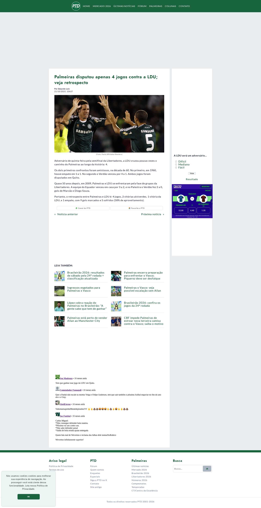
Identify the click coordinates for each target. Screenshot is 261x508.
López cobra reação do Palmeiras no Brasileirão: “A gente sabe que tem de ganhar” (87, 305)
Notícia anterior (67, 214)
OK (28, 497)
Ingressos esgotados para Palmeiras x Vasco (83, 289)
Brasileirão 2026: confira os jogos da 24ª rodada (142, 304)
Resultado (192, 179)
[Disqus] (109, 408)
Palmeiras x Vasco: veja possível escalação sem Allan (142, 289)
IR (207, 468)
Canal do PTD (84, 208)
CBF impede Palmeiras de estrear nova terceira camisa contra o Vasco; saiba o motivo (143, 320)
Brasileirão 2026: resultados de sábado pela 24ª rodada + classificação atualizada (86, 275)
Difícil (182, 161)
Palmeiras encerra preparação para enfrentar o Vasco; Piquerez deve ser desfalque (143, 275)
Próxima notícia (151, 214)
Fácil (181, 167)
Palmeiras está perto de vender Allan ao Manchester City (87, 319)
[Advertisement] (130, 39)
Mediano (184, 164)
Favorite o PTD (138, 208)
